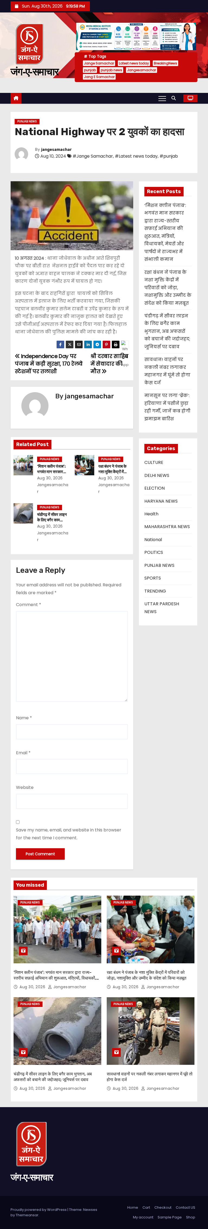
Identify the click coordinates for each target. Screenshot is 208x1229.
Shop (190, 1217)
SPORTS (152, 578)
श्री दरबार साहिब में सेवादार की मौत (109, 364)
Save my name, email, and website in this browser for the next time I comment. (68, 834)
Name (24, 718)
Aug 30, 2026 (50, 478)
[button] (175, 98)
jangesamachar (56, 149)
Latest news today (134, 63)
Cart (146, 1207)
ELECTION (154, 488)
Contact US (185, 1207)
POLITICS (153, 552)
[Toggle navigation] (162, 98)
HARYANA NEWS (161, 501)
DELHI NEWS (156, 475)
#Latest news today (136, 156)
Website (25, 787)
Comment (28, 605)
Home (132, 1207)
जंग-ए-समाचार (35, 71)
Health (151, 514)
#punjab (169, 156)
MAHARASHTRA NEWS (167, 527)
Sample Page (170, 1217)
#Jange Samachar (93, 156)
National (153, 540)
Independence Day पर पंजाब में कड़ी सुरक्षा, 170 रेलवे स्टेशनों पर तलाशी (49, 364)
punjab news (111, 70)
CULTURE (153, 462)
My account (143, 1217)
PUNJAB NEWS (27, 121)
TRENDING (155, 591)
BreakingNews (165, 63)
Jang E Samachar (99, 76)
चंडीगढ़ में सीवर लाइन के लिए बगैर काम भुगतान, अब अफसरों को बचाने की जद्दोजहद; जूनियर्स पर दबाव (167, 331)
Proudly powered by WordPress (39, 1209)
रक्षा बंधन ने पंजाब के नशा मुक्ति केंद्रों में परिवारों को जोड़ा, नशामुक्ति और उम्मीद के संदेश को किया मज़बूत (167, 287)
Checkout (162, 1207)
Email (23, 753)
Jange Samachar (99, 63)
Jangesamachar (141, 70)
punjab (90, 70)
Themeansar (27, 1215)
